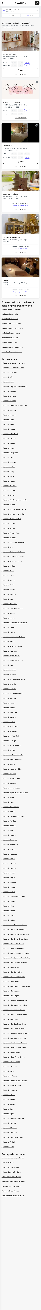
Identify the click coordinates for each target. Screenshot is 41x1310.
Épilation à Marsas (8, 811)
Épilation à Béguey (8, 429)
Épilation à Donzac (8, 618)
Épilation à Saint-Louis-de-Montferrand (16, 986)
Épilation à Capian (8, 528)
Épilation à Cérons (8, 580)
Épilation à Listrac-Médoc (11, 778)
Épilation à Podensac (9, 882)
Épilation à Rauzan (8, 911)
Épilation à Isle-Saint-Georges (12, 660)
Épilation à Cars (7, 547)
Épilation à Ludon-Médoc (11, 788)
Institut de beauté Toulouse (12, 352)
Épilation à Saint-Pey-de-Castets (13, 1010)
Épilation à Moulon (8, 849)
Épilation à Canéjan (9, 523)
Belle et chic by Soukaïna (12, 102)
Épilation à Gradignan (9, 651)
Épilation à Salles (8, 1071)
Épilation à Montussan (10, 845)
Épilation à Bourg (8, 472)
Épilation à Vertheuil (9, 1123)
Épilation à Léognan (9, 764)
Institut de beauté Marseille (11, 323)
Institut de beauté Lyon (10, 319)
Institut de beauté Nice (10, 338)
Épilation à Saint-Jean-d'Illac (12, 972)
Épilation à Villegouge (9, 1133)
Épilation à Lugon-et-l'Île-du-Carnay (15, 793)
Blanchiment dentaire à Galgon (13, 1158)
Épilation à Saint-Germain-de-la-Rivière (16, 958)
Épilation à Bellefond (9, 438)
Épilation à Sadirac (8, 920)
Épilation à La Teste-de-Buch (12, 693)
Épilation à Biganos (8, 448)
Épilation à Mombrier (9, 835)
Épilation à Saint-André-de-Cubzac (14, 925)
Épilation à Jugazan (9, 670)
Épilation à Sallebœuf (9, 1066)
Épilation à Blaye (7, 457)
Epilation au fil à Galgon (10, 1167)
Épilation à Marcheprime (10, 807)
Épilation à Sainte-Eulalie (11, 1052)
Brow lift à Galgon (8, 1163)
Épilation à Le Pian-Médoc (11, 736)
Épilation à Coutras (8, 590)
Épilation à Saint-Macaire (11, 991)
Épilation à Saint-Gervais (10, 967)
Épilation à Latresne (9, 717)
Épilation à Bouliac (8, 467)
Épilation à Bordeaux (9, 462)
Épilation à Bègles (8, 424)
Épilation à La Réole (9, 684)
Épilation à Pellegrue (9, 863)
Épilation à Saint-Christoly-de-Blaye (15, 939)
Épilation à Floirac (8, 641)
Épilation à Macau (8, 802)
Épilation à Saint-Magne (10, 996)
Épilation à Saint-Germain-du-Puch (14, 963)
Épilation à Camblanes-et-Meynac (14, 509)
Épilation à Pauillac (8, 859)
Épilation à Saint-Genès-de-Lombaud (15, 953)
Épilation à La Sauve (9, 689)
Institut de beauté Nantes (11, 333)
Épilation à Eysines (8, 632)
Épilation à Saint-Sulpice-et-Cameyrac (15, 1033)
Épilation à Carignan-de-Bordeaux (14, 542)
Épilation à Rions (8, 915)
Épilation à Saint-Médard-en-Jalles (14, 1005)
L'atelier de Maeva (9, 54)
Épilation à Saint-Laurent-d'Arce (13, 977)
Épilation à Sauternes (9, 1076)
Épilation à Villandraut (9, 1128)
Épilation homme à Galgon (11, 1172)
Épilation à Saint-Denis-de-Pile (13, 948)
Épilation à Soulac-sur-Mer (11, 1085)
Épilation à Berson (8, 443)
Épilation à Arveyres (9, 391)
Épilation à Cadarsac (9, 486)
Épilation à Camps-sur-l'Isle (11, 519)
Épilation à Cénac (8, 571)
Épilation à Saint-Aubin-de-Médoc (14, 929)
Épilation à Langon (8, 703)
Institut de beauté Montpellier (12, 328)
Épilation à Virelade (8, 1142)
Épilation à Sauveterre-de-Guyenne (14, 1081)
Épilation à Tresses (8, 1109)
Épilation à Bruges (8, 481)
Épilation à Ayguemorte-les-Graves (14, 405)
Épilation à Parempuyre (10, 854)
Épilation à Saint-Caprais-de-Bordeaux (16, 934)
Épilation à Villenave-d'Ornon (12, 1137)
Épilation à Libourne (9, 774)
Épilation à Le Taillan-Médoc (12, 745)
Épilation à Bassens (9, 410)
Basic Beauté (7, 146)
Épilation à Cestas (8, 585)
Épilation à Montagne (9, 840)
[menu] (3, 3)
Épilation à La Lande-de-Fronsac (13, 679)
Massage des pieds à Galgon (12, 1186)
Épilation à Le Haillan (9, 731)
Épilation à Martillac (9, 821)
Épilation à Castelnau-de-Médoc (13, 552)
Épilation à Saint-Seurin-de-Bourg (14, 1024)
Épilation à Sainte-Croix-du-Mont (14, 1048)
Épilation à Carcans (9, 538)
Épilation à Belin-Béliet (10, 434)
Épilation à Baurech (9, 415)
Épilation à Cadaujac (9, 490)
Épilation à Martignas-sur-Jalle (13, 816)
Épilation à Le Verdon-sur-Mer (12, 755)
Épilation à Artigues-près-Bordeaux (14, 387)
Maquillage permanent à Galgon (13, 1181)
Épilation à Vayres (8, 1114)
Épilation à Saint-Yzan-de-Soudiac (14, 1043)
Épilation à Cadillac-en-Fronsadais (14, 500)
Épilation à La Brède (9, 675)
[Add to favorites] (36, 33)
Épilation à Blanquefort (10, 453)
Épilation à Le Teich (9, 750)
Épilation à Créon (8, 599)
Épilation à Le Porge (9, 741)
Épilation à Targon (8, 1099)
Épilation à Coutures (9, 594)
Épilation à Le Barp (8, 722)
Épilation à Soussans (9, 1090)
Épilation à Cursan (8, 613)
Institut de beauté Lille (10, 314)
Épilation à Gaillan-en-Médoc (12, 646)
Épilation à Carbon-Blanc (11, 533)
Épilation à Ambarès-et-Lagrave (13, 363)
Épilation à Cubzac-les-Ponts (12, 608)
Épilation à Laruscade (9, 712)
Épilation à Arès (7, 377)
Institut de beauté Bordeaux (12, 309)
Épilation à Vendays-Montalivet (13, 1118)
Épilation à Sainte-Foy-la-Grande (13, 1057)
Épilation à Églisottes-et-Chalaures (14, 623)
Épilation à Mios (7, 830)
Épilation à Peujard (8, 878)
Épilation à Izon (7, 665)
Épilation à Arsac (8, 382)
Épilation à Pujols (8, 906)
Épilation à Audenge (9, 396)
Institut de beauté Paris (10, 342)
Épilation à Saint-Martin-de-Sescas (14, 1000)
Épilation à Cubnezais (9, 604)
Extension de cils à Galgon (11, 1177)
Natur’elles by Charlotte (11, 237)
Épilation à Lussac (8, 797)
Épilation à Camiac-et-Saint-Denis (14, 514)
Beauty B (6, 280)
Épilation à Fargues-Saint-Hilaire (13, 637)
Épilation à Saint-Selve (10, 1019)
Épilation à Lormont (9, 783)
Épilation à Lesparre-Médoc (12, 769)
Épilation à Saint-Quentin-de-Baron (14, 1014)
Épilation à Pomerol (9, 887)
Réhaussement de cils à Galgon (13, 1196)
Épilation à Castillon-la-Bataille (13, 557)
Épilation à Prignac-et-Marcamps (13, 896)
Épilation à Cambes (9, 505)
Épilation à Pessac (8, 873)
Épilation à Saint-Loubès (10, 981)
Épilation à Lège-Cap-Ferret (12, 760)
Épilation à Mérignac (9, 826)
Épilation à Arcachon (9, 372)
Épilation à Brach (8, 476)
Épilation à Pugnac (8, 901)
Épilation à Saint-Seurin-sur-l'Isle (13, 1029)
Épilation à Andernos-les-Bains (13, 368)
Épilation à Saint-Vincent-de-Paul (14, 1038)
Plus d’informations (21, 74)
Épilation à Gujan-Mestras (11, 656)
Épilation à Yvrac (8, 1147)
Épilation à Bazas (8, 420)
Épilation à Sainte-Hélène (11, 1062)
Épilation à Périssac (9, 868)
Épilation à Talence (8, 1095)
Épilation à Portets (8, 892)
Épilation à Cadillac (8, 495)
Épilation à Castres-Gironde (12, 561)
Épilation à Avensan (9, 401)
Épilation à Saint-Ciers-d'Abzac (13, 944)
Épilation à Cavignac (9, 566)
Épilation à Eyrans (8, 627)
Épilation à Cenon (8, 575)
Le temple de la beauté (11, 194)
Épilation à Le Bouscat (10, 726)
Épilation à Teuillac (8, 1104)
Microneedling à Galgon (10, 1191)
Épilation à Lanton (8, 708)
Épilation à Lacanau (9, 698)
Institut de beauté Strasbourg (12, 347)
